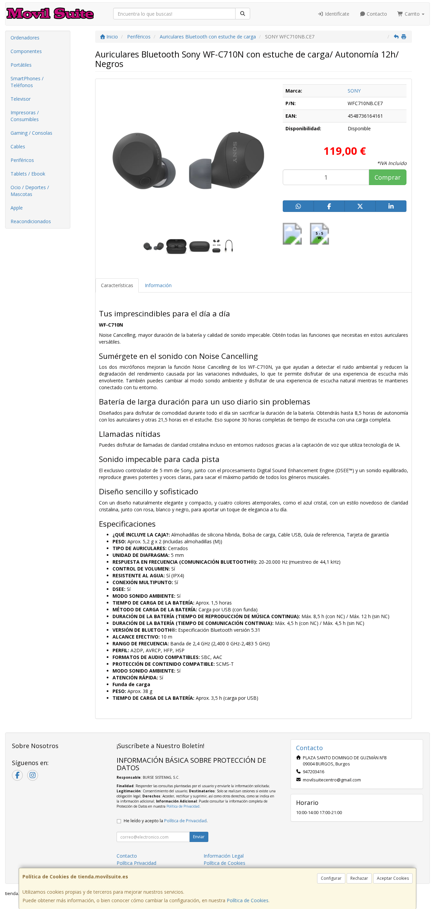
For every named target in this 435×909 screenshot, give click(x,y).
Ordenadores (25, 37)
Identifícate (336, 14)
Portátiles (21, 65)
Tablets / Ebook (28, 173)
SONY (354, 90)
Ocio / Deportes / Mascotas (30, 190)
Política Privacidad (136, 863)
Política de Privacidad (183, 806)
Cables (18, 146)
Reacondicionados (31, 221)
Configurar (331, 878)
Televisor (21, 99)
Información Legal (224, 856)
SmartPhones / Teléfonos (27, 81)
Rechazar (359, 878)
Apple (17, 207)
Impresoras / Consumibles (25, 115)
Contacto (376, 14)
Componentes (26, 51)
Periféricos (22, 160)
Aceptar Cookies (393, 878)
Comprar (388, 177)
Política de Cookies (247, 900)
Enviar (199, 837)
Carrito (412, 14)
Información (158, 285)
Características (117, 285)
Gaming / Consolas (31, 133)
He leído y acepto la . (166, 821)
